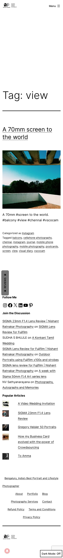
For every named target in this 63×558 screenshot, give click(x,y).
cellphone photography (37, 237)
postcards (52, 246)
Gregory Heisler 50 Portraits (37, 427)
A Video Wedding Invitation (36, 403)
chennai (7, 242)
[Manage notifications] (7, 550)
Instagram (28, 233)
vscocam (39, 250)
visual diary (26, 250)
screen (6, 250)
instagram (19, 242)
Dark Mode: (49, 553)
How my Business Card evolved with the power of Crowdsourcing (36, 442)
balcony (17, 237)
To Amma (24, 455)
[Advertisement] (31, 41)
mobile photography (32, 246)
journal (31, 242)
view (14, 250)
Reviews (5, 282)
